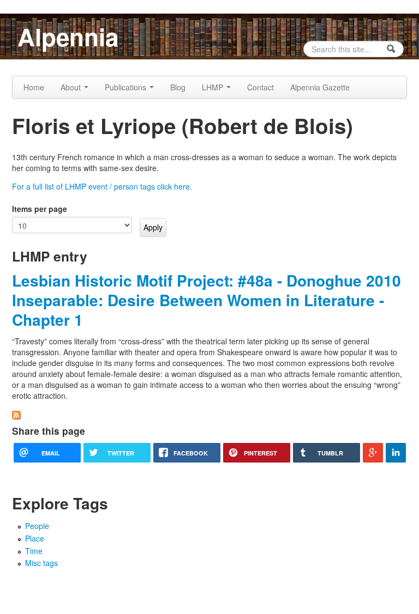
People (37, 525)
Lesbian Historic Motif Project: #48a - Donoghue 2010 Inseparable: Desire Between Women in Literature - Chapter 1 (206, 300)
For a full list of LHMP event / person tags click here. (102, 186)
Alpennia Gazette (320, 87)
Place (34, 538)
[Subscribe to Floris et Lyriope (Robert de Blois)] (16, 414)
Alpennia (67, 36)
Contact (260, 87)
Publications (126, 87)
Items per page (39, 208)
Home (33, 87)
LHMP (213, 87)
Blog (177, 87)
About (72, 87)
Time (34, 550)
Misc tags (41, 562)
